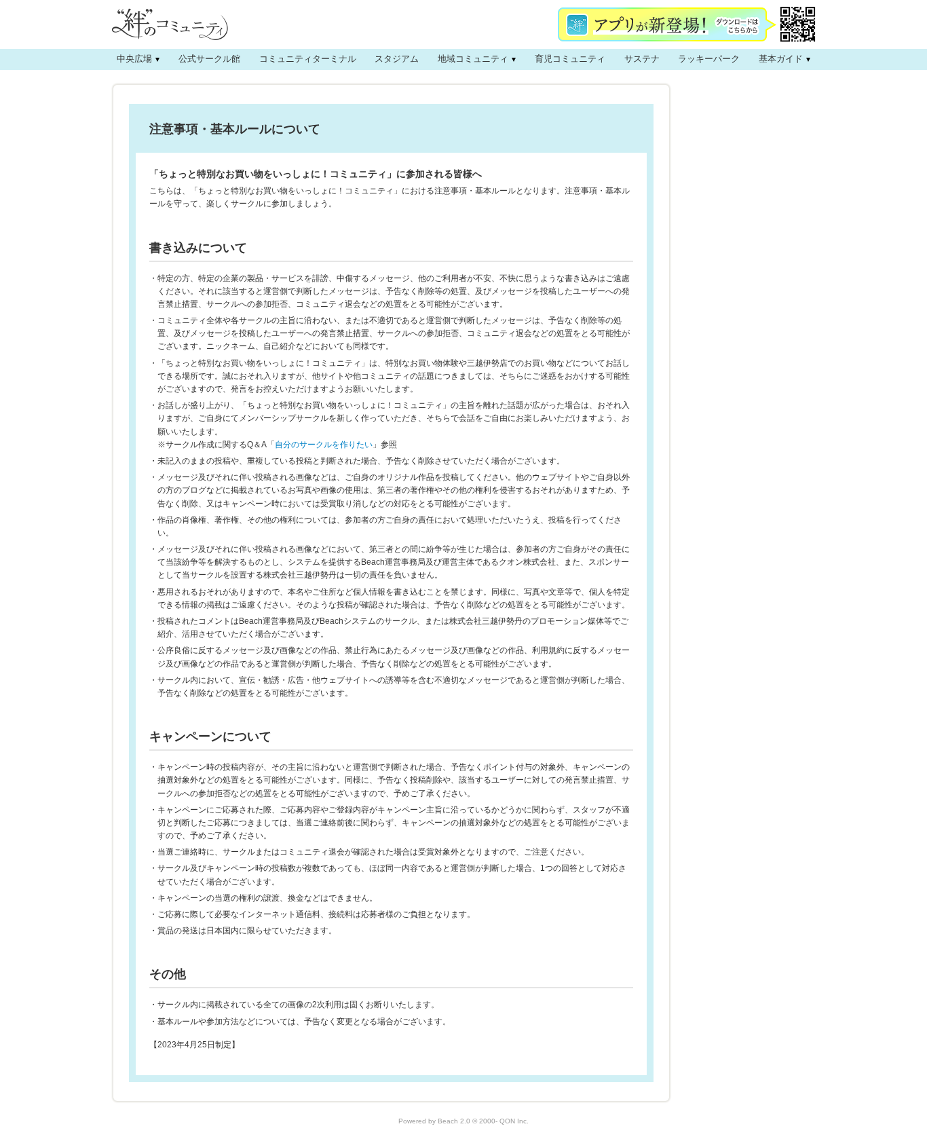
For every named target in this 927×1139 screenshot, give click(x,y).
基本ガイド (781, 59)
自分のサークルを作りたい (324, 444)
